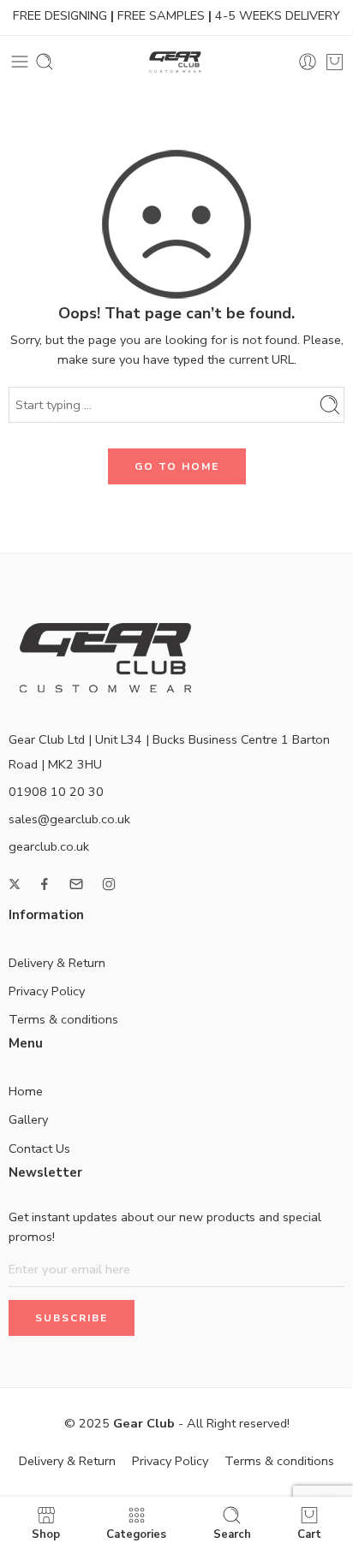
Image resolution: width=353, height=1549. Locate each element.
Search (232, 1533)
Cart (309, 1533)
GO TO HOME (177, 466)
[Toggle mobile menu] (20, 61)
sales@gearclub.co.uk (69, 819)
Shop (46, 1533)
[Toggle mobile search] (44, 61)
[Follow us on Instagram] (109, 884)
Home (26, 1091)
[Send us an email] (76, 884)
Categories (136, 1533)
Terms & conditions (63, 1019)
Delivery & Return (57, 962)
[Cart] (334, 61)
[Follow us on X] (15, 884)
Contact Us (39, 1148)
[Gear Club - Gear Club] (176, 62)
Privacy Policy (47, 991)
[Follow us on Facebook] (44, 884)
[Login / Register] (307, 61)
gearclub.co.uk (49, 846)
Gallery (28, 1119)
